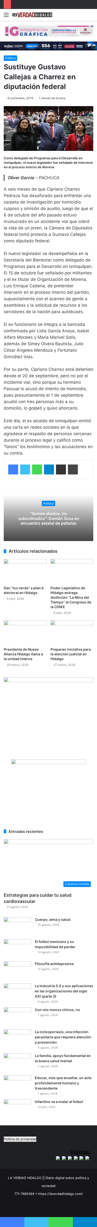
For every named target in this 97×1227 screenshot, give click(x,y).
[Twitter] (25, 469)
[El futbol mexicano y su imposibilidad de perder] (17, 948)
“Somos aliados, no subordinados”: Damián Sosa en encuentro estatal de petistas (48, 518)
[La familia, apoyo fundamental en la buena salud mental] (17, 1062)
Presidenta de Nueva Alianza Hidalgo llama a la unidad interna (23, 654)
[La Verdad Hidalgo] (32, 14)
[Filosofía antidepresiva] (17, 970)
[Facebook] (13, 469)
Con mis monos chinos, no (57, 1010)
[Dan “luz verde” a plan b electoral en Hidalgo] (25, 571)
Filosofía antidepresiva (54, 964)
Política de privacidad (20, 1139)
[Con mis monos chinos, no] (17, 1016)
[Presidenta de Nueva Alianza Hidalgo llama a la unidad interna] (25, 632)
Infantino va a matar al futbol (59, 1102)
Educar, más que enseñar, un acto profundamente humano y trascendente (63, 1083)
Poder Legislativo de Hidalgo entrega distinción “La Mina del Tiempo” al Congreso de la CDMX (70, 597)
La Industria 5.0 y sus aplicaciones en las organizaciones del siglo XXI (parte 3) (64, 991)
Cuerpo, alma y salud (52, 919)
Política (10, 58)
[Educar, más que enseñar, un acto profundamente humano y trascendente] (17, 1084)
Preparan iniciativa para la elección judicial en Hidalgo (70, 654)
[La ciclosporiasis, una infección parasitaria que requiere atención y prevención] (17, 1038)
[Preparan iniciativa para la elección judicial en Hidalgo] (71, 632)
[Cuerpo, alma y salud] (17, 926)
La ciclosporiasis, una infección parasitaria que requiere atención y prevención (63, 1037)
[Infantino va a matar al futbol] (17, 1108)
